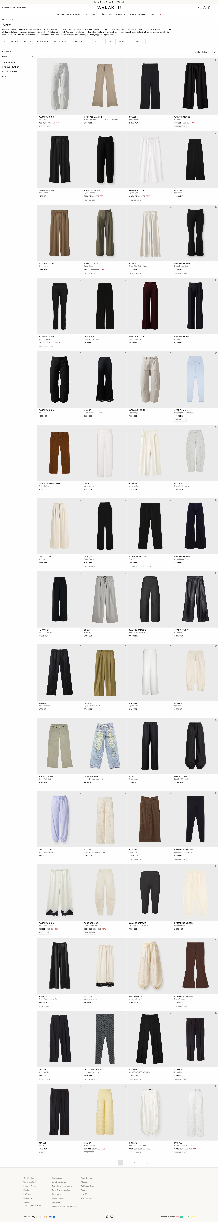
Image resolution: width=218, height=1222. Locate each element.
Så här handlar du (59, 1182)
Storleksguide (29, 1202)
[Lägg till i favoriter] (80, 60)
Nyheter (60, 14)
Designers (93, 14)
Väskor (118, 14)
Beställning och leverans (62, 1186)
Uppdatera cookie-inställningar (64, 1206)
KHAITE (84, 1194)
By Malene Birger (87, 1186)
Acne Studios (86, 1178)
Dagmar (84, 1190)
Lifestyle (151, 14)
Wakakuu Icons (73, 14)
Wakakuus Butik (29, 1182)
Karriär (26, 1190)
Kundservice (21, 8)
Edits (84, 14)
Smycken (141, 14)
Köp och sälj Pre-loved (32, 1205)
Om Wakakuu (28, 1178)
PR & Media (28, 1194)
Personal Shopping (30, 1186)
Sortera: (198, 52)
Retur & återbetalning (61, 1190)
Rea (159, 14)
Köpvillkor (56, 1202)
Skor (110, 14)
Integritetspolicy (58, 1198)
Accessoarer (130, 14)
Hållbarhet (27, 1198)
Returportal (57, 1194)
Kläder (103, 14)
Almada (84, 1182)
